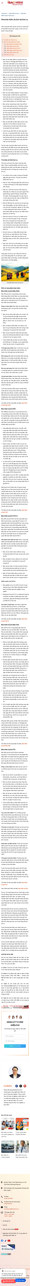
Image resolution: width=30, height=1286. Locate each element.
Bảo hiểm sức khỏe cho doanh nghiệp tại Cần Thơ (7, 1134)
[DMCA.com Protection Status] (6, 1254)
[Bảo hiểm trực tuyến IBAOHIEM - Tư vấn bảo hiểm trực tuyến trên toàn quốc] (15, 3)
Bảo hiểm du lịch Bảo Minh (13, 44)
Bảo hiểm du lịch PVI (11, 52)
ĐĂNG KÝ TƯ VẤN (15, 1046)
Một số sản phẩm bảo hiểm (11, 42)
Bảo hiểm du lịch (14, 13)
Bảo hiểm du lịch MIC (11, 46)
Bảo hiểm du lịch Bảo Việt (13, 50)
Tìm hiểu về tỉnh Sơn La (9, 40)
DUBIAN (8, 1086)
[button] (2, 3)
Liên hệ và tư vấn (8, 54)
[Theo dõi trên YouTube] (25, 1086)
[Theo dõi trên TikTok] (20, 1086)
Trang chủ (4, 13)
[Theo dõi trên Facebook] (16, 1086)
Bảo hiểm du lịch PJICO (12, 48)
